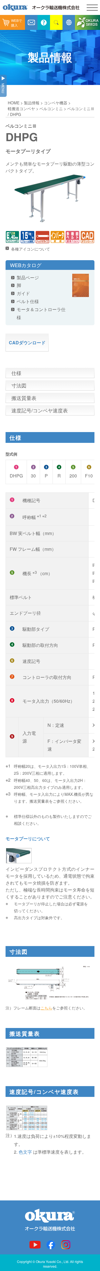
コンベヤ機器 (55, 102)
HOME (13, 102)
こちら (46, 1008)
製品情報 (31, 102)
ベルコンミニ (51, 108)
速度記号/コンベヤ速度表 (39, 410)
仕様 (16, 372)
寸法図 (18, 385)
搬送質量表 (23, 397)
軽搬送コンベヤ (21, 108)
